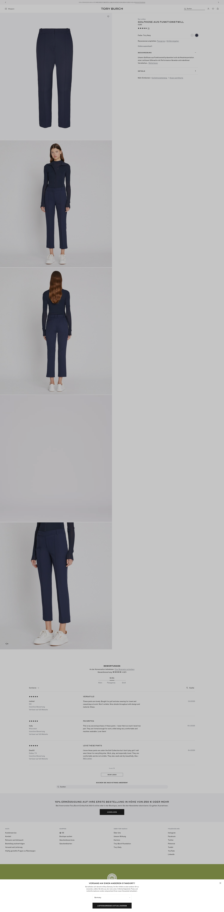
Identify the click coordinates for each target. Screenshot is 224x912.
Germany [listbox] (97, 897)
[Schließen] (220, 883)
